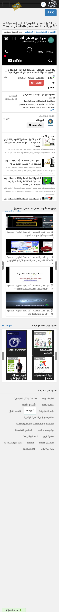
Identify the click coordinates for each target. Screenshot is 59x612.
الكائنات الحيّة (29, 449)
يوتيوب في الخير (46, 430)
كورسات (28, 32)
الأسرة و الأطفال (28, 405)
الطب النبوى (48, 398)
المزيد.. (51, 109)
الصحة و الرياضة (30, 436)
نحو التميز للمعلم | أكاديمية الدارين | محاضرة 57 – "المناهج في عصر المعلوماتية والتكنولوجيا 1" (30, 260)
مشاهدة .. (36, 125)
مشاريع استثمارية (13, 443)
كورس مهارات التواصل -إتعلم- (17, 368)
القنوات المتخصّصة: (47, 116)
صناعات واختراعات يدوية (25, 398)
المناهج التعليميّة (23, 430)
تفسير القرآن (15, 411)
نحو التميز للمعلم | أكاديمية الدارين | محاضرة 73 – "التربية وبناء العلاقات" (30, 312)
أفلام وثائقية (47, 405)
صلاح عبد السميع (36, 78)
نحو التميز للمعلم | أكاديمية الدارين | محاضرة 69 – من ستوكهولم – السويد (30, 233)
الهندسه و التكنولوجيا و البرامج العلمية (35, 424)
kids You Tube (47, 449)
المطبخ (30, 443)
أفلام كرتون (48, 436)
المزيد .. (37, 83)
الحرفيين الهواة (46, 443)
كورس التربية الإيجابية (43, 343)
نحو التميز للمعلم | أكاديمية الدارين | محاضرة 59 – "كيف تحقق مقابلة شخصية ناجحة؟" (30, 287)
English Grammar (17, 342)
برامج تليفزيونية (46, 411)
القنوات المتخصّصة (46, 32)
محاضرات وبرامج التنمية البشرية (39, 417)
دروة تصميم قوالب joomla (43, 368)
